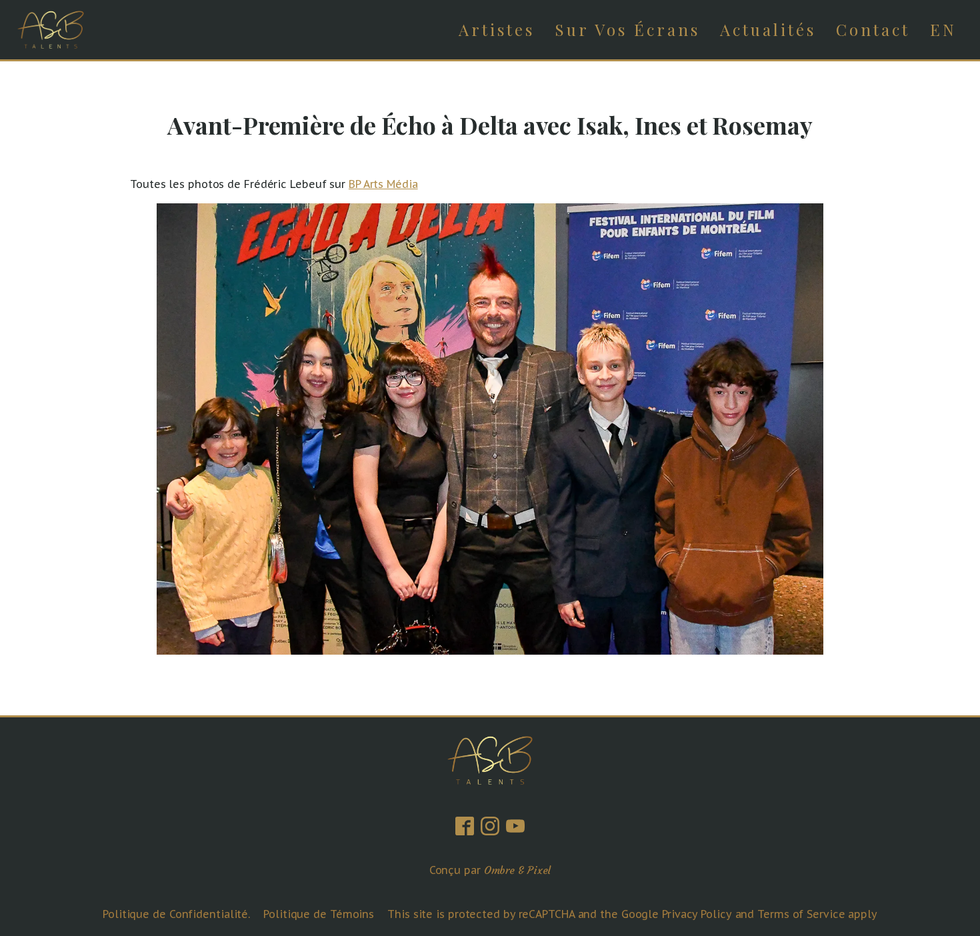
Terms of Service (801, 914)
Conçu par (490, 870)
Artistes (497, 29)
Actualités (768, 29)
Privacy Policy (697, 914)
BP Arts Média (383, 184)
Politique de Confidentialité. (176, 914)
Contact (873, 29)
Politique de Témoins (318, 914)
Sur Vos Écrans (627, 29)
